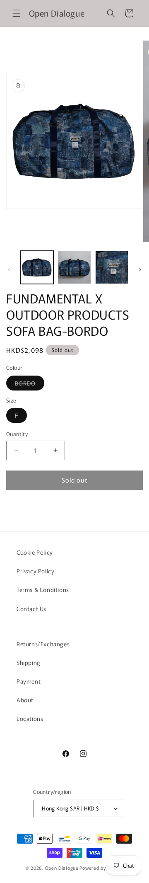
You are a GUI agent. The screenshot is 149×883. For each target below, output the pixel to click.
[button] (16, 13)
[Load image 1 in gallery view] (36, 267)
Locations (30, 718)
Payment (29, 681)
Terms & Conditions (43, 589)
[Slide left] (9, 269)
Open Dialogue (62, 867)
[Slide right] (140, 269)
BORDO (29, 384)
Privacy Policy (35, 571)
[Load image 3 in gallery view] (111, 267)
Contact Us (31, 608)
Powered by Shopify (101, 867)
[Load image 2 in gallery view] (74, 267)
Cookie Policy (35, 552)
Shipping (29, 662)
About (25, 700)
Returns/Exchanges (43, 644)
